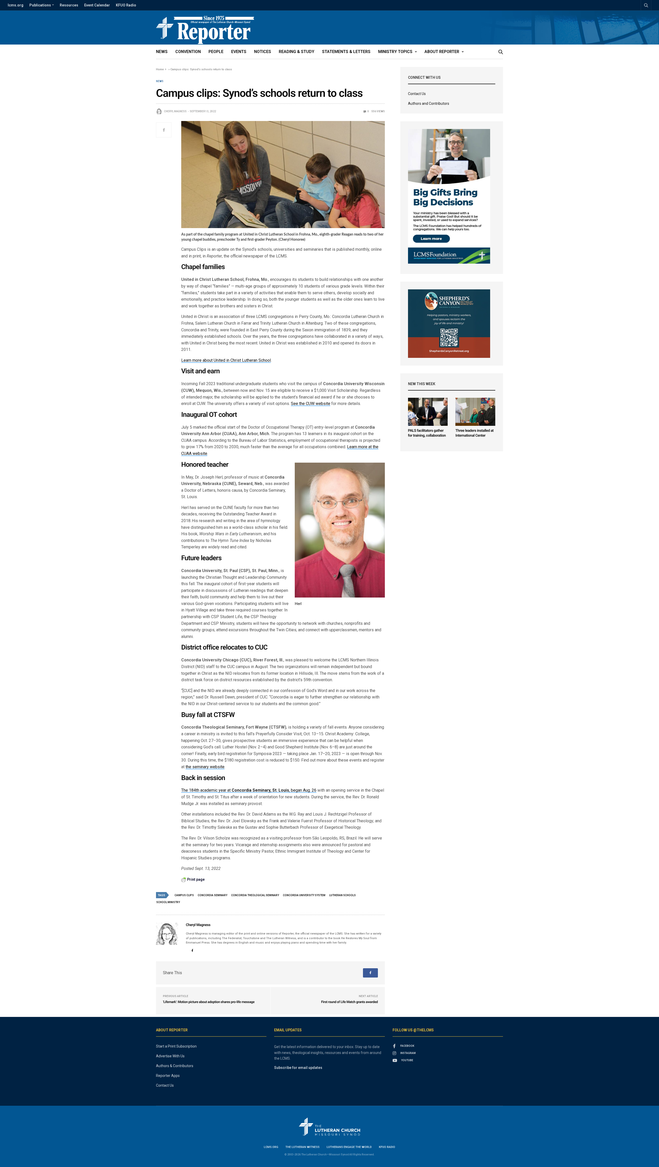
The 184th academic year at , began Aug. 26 (248, 790)
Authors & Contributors (174, 1066)
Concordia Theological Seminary (255, 895)
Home (160, 69)
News (162, 51)
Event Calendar (97, 5)
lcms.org (15, 5)
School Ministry (168, 902)
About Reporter (441, 51)
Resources (69, 5)
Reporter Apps (168, 1076)
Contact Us (417, 94)
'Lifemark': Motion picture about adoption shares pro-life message (209, 1002)
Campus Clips (184, 895)
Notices (262, 51)
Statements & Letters (346, 51)
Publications (40, 5)
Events (238, 51)
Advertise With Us (170, 1056)
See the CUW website (310, 403)
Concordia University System (304, 895)
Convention (188, 51)
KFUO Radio (126, 5)
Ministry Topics (395, 51)
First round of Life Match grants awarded (349, 1002)
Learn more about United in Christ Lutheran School (226, 360)
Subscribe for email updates (298, 1068)
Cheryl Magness (175, 111)
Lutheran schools (342, 895)
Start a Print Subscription (176, 1046)
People (216, 51)
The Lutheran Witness (302, 1147)
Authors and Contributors (428, 103)
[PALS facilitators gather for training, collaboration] (428, 412)
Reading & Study (296, 51)
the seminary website (205, 766)
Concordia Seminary (212, 895)
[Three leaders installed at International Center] (475, 412)
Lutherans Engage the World (349, 1147)
